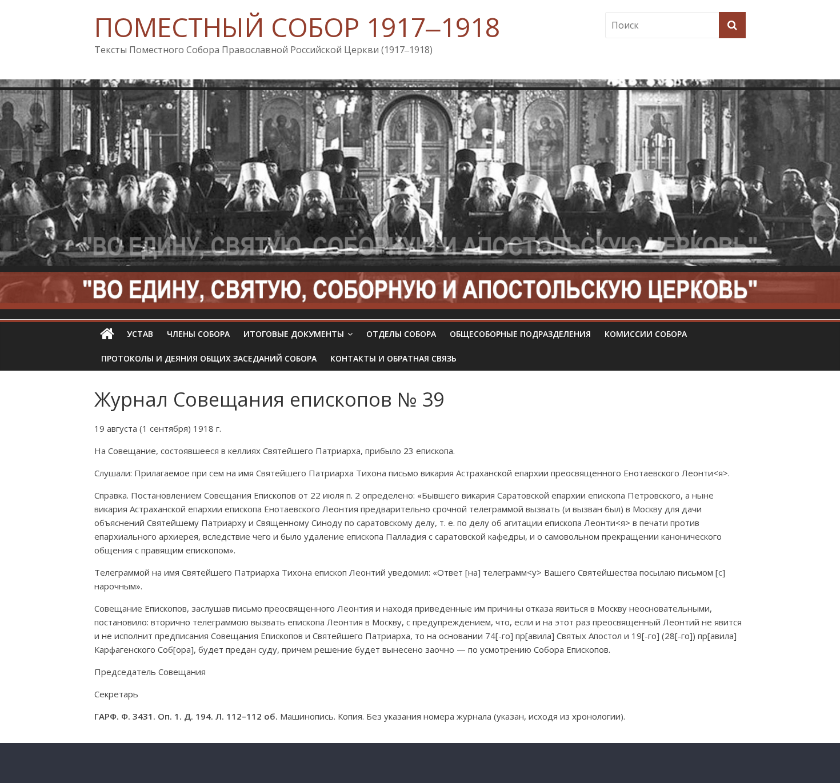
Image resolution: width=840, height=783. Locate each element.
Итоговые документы (293, 333)
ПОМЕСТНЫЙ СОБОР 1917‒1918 (297, 27)
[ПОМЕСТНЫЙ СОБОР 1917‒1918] (107, 334)
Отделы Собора (401, 333)
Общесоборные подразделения (520, 333)
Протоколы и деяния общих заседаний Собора (209, 358)
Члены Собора (198, 333)
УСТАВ (140, 333)
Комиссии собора (646, 333)
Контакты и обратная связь (393, 358)
